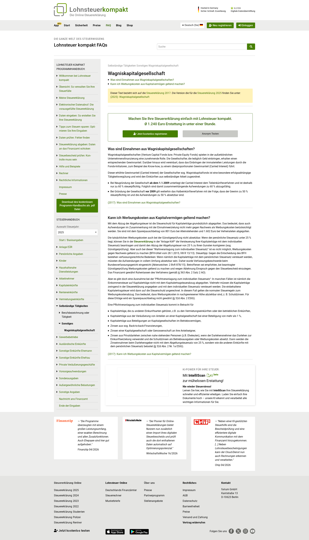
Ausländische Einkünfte (72, 344)
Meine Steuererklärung (71, 97)
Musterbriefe (112, 500)
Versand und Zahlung (195, 517)
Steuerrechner (113, 495)
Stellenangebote (153, 500)
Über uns (149, 482)
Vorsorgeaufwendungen (72, 371)
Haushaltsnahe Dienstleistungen (68, 269)
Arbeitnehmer (66, 278)
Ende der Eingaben (69, 405)
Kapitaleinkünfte (68, 285)
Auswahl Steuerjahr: (67, 226)
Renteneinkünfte (68, 292)
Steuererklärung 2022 (66, 506)
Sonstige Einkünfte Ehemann (75, 350)
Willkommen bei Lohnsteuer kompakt (75, 78)
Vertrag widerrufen (194, 522)
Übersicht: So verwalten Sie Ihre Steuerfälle (77, 88)
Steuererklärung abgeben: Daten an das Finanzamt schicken (77, 146)
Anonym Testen (210, 133)
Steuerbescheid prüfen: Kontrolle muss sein (75, 157)
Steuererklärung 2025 (209, 93)
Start (67, 25)
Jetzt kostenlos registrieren (151, 133)
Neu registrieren (222, 25)
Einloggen (247, 25)
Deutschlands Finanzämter (121, 490)
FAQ (108, 25)
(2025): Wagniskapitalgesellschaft (129, 96)
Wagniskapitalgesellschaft (163, 65)
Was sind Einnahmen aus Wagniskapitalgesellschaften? (142, 79)
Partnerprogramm (154, 495)
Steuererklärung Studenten (69, 511)
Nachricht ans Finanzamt (73, 398)
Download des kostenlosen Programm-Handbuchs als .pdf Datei (77, 205)
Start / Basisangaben (71, 240)
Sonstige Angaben (69, 392)
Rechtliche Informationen (73, 180)
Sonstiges (142, 65)
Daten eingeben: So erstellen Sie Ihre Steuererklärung (77, 117)
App (56, 25)
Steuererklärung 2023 (66, 500)
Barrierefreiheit (191, 506)
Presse (63, 193)
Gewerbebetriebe (68, 337)
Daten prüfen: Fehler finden (74, 137)
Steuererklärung (143, 241)
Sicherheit (81, 25)
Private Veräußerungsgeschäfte (77, 364)
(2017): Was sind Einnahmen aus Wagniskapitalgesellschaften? (144, 202)
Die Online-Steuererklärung (88, 15)
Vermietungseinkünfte (71, 299)
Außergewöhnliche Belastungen (77, 385)
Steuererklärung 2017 (158, 93)
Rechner (63, 173)
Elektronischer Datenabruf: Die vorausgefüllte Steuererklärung (76, 106)
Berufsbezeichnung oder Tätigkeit (75, 314)
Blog (119, 25)
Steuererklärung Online (68, 482)
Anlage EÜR (65, 247)
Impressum (65, 187)
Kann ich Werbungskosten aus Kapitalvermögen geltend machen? (147, 84)
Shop (130, 25)
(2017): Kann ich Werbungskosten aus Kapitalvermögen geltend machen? (149, 354)
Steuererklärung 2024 (66, 495)
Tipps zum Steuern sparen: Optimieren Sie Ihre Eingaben (77, 128)
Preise (97, 25)
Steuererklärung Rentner (68, 522)
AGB (185, 495)
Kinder (62, 260)
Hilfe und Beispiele (69, 166)
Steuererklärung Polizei (67, 517)
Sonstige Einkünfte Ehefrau (74, 357)
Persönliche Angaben (71, 254)
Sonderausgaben (68, 378)
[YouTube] (252, 531)
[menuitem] (192, 25)
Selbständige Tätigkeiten (122, 65)
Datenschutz (190, 500)
